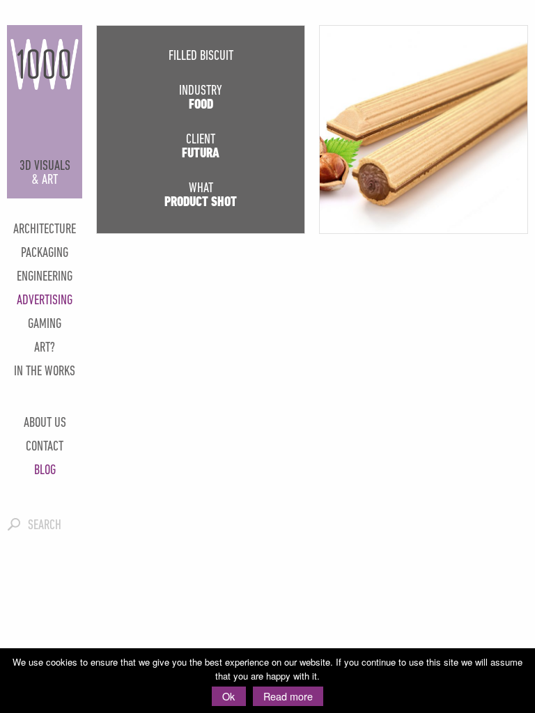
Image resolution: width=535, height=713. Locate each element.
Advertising (44, 301)
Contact (44, 447)
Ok (228, 696)
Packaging (44, 253)
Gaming (44, 324)
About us (45, 423)
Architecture (44, 230)
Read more (288, 696)
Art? (44, 348)
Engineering (44, 277)
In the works (44, 372)
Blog (45, 471)
